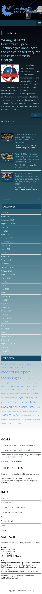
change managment (27, 364)
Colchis (4, 367)
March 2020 (6, 311)
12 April (4, 364)
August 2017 (6, 325)
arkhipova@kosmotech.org (12, 563)
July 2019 (4, 314)
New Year (3, 411)
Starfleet (6, 415)
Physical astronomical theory (12, 512)
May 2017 (5, 329)
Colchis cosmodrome (15, 367)
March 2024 (6, 260)
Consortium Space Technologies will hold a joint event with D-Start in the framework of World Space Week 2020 (20, 382)
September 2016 (8, 343)
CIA (34, 364)
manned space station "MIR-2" (20, 402)
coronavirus (13, 386)
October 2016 (6, 340)
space (34, 411)
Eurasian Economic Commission (31, 390)
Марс (19, 423)
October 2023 (6, 271)
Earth (19, 390)
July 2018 (4, 322)
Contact (4, 530)
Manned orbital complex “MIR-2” (13, 507)
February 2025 (7, 238)
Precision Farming (7, 521)
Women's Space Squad (15, 419)
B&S (2, 516)
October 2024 (6, 245)
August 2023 (6, 278)
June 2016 (5, 351)
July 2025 (4, 231)
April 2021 (5, 292)
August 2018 (6, 318)
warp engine (4, 419)
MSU (38, 407)
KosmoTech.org (28, 591)
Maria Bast (27, 407)
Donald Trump (13, 390)
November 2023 (7, 267)
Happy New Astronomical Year (9, 397)
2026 (19, 364)
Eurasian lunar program (8, 393)
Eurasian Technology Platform (23, 393)
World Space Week (30, 419)
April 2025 (5, 234)
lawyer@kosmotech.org (10, 565)
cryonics (29, 386)
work (23, 419)
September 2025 (8, 223)
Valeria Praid (36, 415)
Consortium (5, 498)
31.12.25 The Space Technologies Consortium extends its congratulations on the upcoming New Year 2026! (27, 178)
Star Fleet (15, 415)
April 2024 (5, 256)
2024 (16, 364)
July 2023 (4, 282)
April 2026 (5, 216)
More (36, 115)
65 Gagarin (11, 364)
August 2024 (6, 249)
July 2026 (4, 212)
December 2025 (7, 220)
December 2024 (7, 242)
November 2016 (7, 336)
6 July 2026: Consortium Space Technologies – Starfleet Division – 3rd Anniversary (25, 138)
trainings (23, 415)
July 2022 (4, 285)
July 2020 (4, 300)
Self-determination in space (24, 411)
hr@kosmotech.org (9, 567)
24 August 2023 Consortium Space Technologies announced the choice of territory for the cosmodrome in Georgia (20, 50)
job (19, 397)
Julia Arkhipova (29, 397)
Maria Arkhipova (10, 407)
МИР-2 (13, 423)
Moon (35, 407)
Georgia (37, 393)
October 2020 (6, 296)
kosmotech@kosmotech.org (12, 571)
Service (3, 526)
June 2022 (5, 289)
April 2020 (5, 307)
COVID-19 (22, 386)
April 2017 (5, 332)
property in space (11, 411)
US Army (28, 415)
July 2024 (4, 252)
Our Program (6, 503)
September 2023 (8, 274)
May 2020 (5, 303)
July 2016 (4, 347)
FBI (33, 393)
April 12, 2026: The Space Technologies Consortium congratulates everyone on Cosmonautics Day (27, 158)
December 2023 (7, 263)
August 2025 (6, 227)
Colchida (12, 121)
